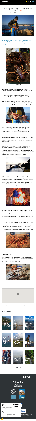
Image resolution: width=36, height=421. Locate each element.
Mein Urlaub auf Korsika (18, 386)
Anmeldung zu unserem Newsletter (13, 397)
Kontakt (28, 415)
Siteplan (24, 415)
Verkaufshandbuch (25, 414)
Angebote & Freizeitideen (18, 385)
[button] (28, 1)
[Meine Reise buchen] (30, 1)
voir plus (19, 367)
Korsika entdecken (18, 384)
